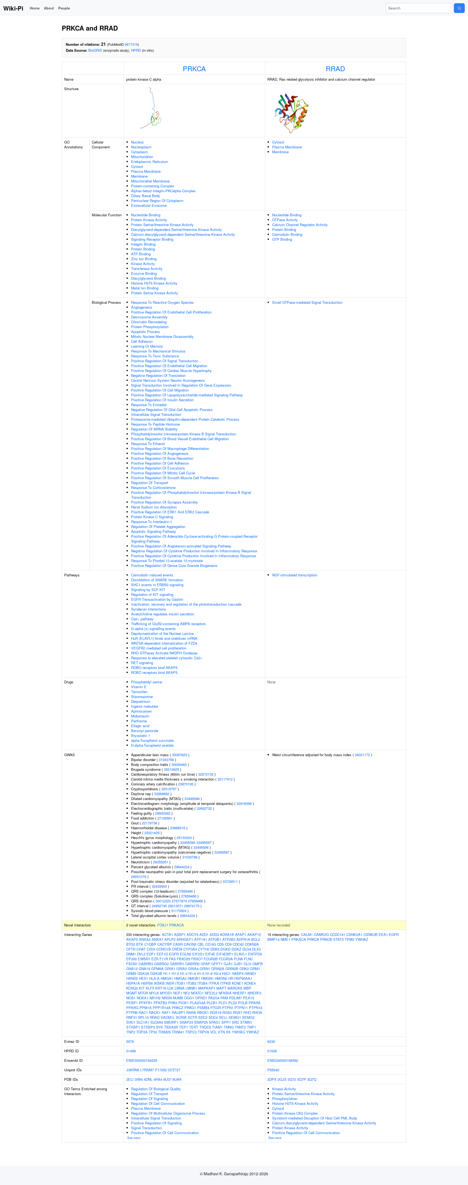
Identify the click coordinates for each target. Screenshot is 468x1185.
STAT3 (338, 939)
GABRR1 (177, 963)
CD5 (220, 944)
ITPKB (225, 983)
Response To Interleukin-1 (151, 521)
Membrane (139, 176)
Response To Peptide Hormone (155, 424)
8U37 (167, 1079)
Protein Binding (143, 249)
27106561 (165, 818)
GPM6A (157, 968)
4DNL (148, 1079)
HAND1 (250, 973)
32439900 (159, 886)
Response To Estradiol (149, 404)
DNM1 (131, 954)
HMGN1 (207, 978)
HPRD (136, 50)
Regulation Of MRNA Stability (154, 429)
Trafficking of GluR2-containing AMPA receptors (168, 623)
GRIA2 (181, 968)
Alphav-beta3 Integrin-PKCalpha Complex (163, 190)
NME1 (285, 939)
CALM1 (307, 934)
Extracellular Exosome (149, 205)
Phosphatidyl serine (146, 681)
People (64, 8)
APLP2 (170, 939)
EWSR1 (144, 958)
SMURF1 (171, 1022)
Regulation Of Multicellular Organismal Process (168, 1113)
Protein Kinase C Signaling (152, 516)
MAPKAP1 (206, 988)
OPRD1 (201, 997)
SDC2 (202, 1017)
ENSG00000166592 (282, 1060)
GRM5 (131, 973)
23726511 (230, 881)
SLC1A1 (142, 1022)
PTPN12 (255, 1007)
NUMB (178, 997)
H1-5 (200, 973)
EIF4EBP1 (224, 954)
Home (35, 8)
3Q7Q (311, 1079)
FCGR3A (226, 958)
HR (230, 978)
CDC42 (238, 944)
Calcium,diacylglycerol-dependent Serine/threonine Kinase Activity (183, 234)
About (49, 8)
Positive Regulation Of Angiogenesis (159, 453)
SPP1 (226, 1022)
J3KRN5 (132, 1069)
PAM (224, 997)
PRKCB (326, 939)
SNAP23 (186, 1022)
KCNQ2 (132, 988)
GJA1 (228, 963)
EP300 (131, 958)
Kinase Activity (143, 263)
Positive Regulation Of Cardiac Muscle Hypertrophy (171, 370)
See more (133, 1137)
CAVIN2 (190, 944)
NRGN (167, 997)
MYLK (154, 992)
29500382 (162, 813)
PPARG (132, 1007)
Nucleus (137, 142)
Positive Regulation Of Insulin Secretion (162, 399)
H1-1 (167, 973)
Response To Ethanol (148, 443)
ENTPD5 (255, 954)
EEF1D (162, 954)
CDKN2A (252, 944)
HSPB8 (147, 983)
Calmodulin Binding (287, 234)
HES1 (143, 978)
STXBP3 (148, 1027)
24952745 (159, 905)
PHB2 (172, 1002)
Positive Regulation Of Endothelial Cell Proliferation (171, 312)
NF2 (186, 992)
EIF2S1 (198, 954)
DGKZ (236, 949)
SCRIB (181, 1017)
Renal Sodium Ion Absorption (154, 507)
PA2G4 (213, 997)
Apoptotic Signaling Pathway (153, 531)
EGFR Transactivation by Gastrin (157, 599)
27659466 (185, 891)
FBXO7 (197, 958)
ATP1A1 (200, 939)
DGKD (225, 949)
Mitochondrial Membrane (150, 181)
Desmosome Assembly (149, 316)
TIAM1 (217, 1027)
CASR (178, 944)
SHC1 (130, 1022)
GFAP (205, 963)
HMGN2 (221, 978)
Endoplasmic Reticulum (149, 161)
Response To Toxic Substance (155, 355)
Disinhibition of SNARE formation (157, 579)
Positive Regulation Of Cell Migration (160, 390)
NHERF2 (254, 992)
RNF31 (131, 1017)
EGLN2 (185, 954)
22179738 (149, 822)
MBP (247, 988)
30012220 (163, 900)
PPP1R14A (162, 1007)
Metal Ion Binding (144, 287)
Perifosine (139, 720)
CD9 (228, 944)
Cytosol (137, 166)
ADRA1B (227, 934)
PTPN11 (241, 1007)
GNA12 (132, 968)
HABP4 (237, 973)
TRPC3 (191, 1031)
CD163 (210, 944)
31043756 (166, 759)
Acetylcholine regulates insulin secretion (162, 613)
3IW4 (139, 1079)
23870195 (185, 783)
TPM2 (349, 939)
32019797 (169, 788)
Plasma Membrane (146, 171)
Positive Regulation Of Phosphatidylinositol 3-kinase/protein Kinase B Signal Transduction (191, 495)
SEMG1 (235, 1017)
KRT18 (160, 988)
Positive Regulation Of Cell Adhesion (160, 463)
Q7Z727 (174, 1069)
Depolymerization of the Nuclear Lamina (162, 633)
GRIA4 (193, 968)
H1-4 (192, 973)
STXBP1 (133, 1027)
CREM (177, 949)
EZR (154, 958)
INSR (170, 983)
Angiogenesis (141, 307)
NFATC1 (197, 992)
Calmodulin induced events (152, 574)
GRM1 (255, 968)
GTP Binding (282, 239)
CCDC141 (337, 934)
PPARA (255, 1002)
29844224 (181, 866)
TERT (193, 1027)
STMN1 (246, 1022)
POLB (243, 1002)
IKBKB (159, 983)
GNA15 (144, 968)
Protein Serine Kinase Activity (154, 292)
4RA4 (158, 1079)
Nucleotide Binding (145, 214)
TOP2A (142, 1031)
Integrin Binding (143, 244)
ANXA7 (157, 939)
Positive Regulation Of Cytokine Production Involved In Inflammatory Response (193, 555)
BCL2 (255, 939)
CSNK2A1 (354, 934)
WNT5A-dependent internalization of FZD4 (164, 643)
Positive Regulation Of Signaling (156, 1122)
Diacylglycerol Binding (148, 278)
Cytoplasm (139, 151)
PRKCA (194, 68)
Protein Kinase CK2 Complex (295, 1113)
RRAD (335, 68)
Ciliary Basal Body (145, 195)
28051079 (138, 876)
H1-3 (183, 973)
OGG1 (189, 997)
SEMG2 (248, 1017)
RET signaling (142, 662)
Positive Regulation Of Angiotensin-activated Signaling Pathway (181, 546)
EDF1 (151, 954)
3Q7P (301, 1079)
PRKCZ (177, 1007)
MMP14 (273, 939)
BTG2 (130, 944)
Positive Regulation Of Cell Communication (165, 1132)
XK (228, 1031)
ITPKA (214, 983)
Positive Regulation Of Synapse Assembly (164, 502)
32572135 (205, 774)
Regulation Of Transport (149, 482)
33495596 (192, 798)
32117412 (225, 779)
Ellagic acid (140, 725)
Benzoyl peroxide (144, 730)
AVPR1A (243, 939)
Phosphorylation (284, 1098)
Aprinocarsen (141, 711)
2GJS (282, 1079)
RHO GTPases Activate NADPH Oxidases (164, 652)
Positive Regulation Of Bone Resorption (162, 458)
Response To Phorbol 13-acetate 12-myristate (167, 560)
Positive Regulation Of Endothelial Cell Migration (169, 365)
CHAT (141, 949)
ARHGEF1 (185, 939)
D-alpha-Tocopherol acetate (152, 745)
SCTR (192, 1017)
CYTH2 (203, 949)
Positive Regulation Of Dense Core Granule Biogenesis (174, 565)
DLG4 (246, 949)
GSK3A (143, 973)
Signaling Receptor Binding (152, 239)
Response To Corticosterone (153, 487)
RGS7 (237, 1012)
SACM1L (168, 1017)
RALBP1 (178, 1012)
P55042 (273, 1069)
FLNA (238, 958)
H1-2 (175, 973)
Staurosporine (142, 696)
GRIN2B (231, 968)
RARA (191, 1012)
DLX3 (256, 949)
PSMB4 (203, 1007)
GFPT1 (217, 963)
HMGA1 (167, 978)
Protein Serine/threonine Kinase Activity (162, 224)
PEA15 (248, 997)
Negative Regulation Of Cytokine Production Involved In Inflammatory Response (194, 550)
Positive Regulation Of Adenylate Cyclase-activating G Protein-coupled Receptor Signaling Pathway (194, 539)
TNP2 (130, 1031)
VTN (221, 1031)
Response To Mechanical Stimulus (158, 351)
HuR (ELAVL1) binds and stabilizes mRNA (164, 638)
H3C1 (226, 973)
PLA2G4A (198, 1002)
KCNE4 (250, 983)
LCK (170, 988)
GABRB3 (146, 963)
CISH (151, 949)
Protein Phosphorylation (149, 326)
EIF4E (210, 954)
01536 (272, 1050)
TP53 (153, 1031)
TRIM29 (164, 1031)
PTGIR (215, 1007)
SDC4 (213, 1017)
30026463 (179, 764)
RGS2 (227, 1012)
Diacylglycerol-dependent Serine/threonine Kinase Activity (176, 229)
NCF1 (177, 992)
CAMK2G (321, 934)
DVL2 (141, 954)
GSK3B (156, 973)
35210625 (171, 769)
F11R (164, 958)
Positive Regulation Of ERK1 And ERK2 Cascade (170, 511)
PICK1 (183, 1002)
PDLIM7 (235, 997)
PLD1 (223, 1002)
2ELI (130, 1079)
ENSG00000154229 (141, 1060)
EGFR (174, 954)
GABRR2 (192, 963)
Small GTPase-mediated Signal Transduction (307, 302)
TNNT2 (240, 1027)
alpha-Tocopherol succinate (152, 740)
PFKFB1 (145, 1002)
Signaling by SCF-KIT (148, 589)
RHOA (257, 1012)
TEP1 (183, 1027)
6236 (271, 1041)
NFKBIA (225, 992)
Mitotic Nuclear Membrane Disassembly (162, 336)
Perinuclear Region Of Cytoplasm (157, 200)
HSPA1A (133, 983)
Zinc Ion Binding (144, 258)
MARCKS (234, 988)
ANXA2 (145, 939)
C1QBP (150, 944)
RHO (247, 1012)
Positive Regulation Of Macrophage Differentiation (170, 448)
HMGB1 (194, 978)
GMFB (257, 963)
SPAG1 (214, 1022)
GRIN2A (217, 968)
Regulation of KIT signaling (152, 594)
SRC (235, 1022)
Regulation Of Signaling (149, 1098)
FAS (172, 958)
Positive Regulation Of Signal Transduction (164, 360)
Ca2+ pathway (142, 618)
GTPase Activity (285, 219)
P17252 (161, 1069)
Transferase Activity (146, 268)
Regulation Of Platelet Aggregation (158, 526)
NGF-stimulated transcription (294, 574)
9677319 (131, 44)
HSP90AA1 (243, 978)
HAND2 (132, 978)
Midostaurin (140, 716)
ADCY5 (192, 934)
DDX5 (214, 949)
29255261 (160, 861)
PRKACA (176, 925)
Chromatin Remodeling (149, 321)
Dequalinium (140, 701)
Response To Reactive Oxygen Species (162, 302)
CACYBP (164, 944)
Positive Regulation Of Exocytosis (158, 468)
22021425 (152, 832)
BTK (139, 944)
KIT (142, 988)
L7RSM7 (147, 1069)
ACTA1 (167, 934)
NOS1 (131, 997)
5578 (130, 1041)
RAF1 (166, 1012)
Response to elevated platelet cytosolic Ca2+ (166, 657)
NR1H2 (155, 997)
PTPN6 (132, 1012)
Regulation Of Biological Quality (156, 1088)
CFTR (130, 949)
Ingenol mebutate (144, 706)
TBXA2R (171, 1027)
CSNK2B (370, 934)
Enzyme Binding (144, 273)
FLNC (248, 958)
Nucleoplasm (141, 146)
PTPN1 (227, 1007)
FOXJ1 (162, 925)
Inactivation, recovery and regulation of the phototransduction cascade (186, 604)
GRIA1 (170, 968)
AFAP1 (240, 934)
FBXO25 (183, 958)
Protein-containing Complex (152, 185)
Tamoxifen (139, 691)
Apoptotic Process (145, 331)
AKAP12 (254, 934)
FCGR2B (211, 958)
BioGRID (95, 50)
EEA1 (383, 934)
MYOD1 (166, 992)
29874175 (191, 905)
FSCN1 (132, 963)
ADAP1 (180, 934)
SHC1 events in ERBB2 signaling (157, 584)
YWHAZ (252, 1031)
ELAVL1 (240, 954)
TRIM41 (178, 1031)
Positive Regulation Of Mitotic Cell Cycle (163, 472)
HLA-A (154, 978)
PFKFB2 (160, 1002)
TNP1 (251, 1027)
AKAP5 (132, 939)
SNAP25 (201, 1022)
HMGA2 (180, 978)
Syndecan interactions (148, 609)
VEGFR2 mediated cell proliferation (158, 648)
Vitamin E (139, 686)
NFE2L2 (211, 992)
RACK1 (155, 1012)
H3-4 (217, 973)
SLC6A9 (156, 1022)
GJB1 (238, 963)
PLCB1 (212, 1002)
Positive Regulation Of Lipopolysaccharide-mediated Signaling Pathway (187, 394)
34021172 (362, 754)
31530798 (189, 857)
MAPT (221, 988)
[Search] (459, 8)
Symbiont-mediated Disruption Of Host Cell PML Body (314, 1118)
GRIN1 (205, 968)
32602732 (204, 808)
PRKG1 (190, 1007)
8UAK (177, 1079)
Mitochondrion (142, 156)
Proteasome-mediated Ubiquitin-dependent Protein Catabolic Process (185, 419)
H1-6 (209, 973)
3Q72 (292, 1079)
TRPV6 (203, 1031)
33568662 (161, 793)
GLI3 (247, 963)
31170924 (178, 910)
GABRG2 (161, 963)
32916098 (244, 803)
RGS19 (215, 1012)
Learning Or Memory (147, 346)
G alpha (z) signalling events (153, 628)
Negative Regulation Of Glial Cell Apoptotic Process (172, 409)
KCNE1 (237, 983)
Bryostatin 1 (140, 735)
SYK (159, 1027)
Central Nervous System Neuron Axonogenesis (168, 380)
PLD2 (232, 1002)
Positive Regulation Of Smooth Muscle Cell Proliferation (175, 477)
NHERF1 (239, 992)
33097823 (179, 754)
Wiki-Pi (13, 8)
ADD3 (214, 934)
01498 (131, 1050)
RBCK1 (203, 1012)
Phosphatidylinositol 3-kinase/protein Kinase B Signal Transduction (183, 433)
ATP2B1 (214, 939)
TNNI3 (229, 1027)
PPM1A (145, 1007)
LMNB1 (191, 988)
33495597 (204, 842)
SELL (223, 1017)
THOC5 (205, 1027)
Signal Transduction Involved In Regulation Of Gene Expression (181, 385)
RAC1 (143, 1012)
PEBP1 (132, 1002)
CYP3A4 (190, 949)
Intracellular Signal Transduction (156, 414)
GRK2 (244, 968)
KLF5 (150, 988)
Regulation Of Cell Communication (158, 1103)
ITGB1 (180, 983)
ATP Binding (141, 253)
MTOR (143, 992)
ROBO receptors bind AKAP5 (154, 667)
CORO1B (163, 949)
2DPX (272, 1079)
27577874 (179, 900)
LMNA (179, 988)
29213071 (175, 905)
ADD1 (204, 934)
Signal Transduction (146, 1127)
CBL (200, 944)
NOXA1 (142, 997)
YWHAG (238, 1031)
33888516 (177, 827)
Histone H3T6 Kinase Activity (154, 283)
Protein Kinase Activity (149, 219)
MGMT (131, 992)
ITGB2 (191, 983)
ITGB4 (202, 983)
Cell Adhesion (142, 341)
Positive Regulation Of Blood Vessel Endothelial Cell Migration (180, 438)
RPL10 (143, 1017)
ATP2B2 (228, 939)
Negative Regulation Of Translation (158, 375)
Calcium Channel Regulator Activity (300, 224)
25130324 (184, 837)
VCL (213, 1031)
